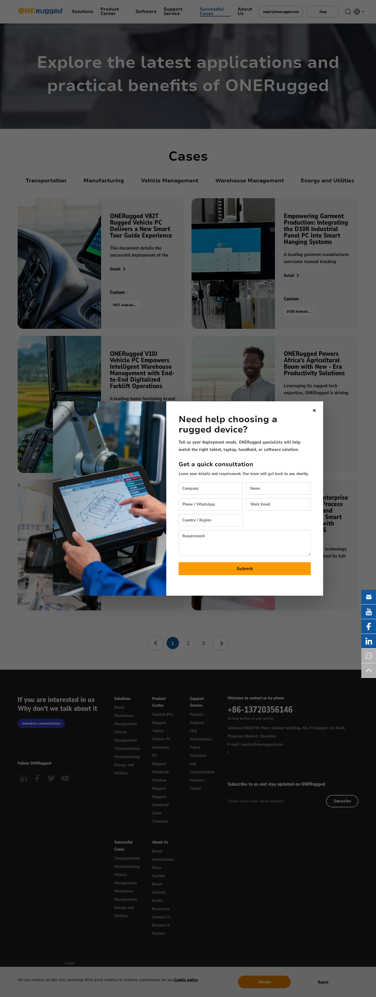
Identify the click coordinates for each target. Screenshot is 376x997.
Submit (244, 569)
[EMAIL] (368, 597)
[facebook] (368, 626)
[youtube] (368, 611)
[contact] (368, 656)
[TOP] (368, 670)
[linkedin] (368, 641)
